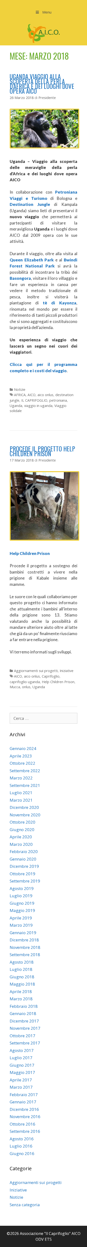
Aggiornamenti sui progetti (36, 670)
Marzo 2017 (21, 1087)
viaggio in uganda (38, 405)
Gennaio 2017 (23, 1102)
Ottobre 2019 (22, 873)
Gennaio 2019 (23, 932)
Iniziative (66, 670)
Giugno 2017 (22, 1065)
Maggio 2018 (22, 984)
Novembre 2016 (25, 1116)
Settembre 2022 (25, 770)
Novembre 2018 (25, 947)
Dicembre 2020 (24, 807)
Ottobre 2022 (22, 763)
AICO (32, 394)
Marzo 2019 (21, 925)
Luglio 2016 (21, 1146)
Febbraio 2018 (24, 1006)
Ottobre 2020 (22, 822)
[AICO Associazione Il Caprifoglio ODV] (44, 33)
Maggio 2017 (22, 1072)
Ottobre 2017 (22, 1035)
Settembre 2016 (25, 1131)
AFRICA (20, 394)
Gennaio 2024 (23, 748)
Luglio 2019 (21, 895)
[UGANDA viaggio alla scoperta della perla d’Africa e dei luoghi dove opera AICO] (44, 147)
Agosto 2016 (22, 1139)
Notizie (19, 389)
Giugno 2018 (22, 977)
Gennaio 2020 (23, 859)
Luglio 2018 (21, 969)
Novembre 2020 (25, 815)
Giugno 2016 (22, 1153)
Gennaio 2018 (23, 1013)
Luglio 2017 (21, 1057)
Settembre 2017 (25, 1043)
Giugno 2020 (22, 829)
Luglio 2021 (21, 792)
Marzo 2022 (21, 778)
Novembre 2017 (25, 1028)
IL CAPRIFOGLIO (34, 400)
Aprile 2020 (21, 837)
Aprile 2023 (21, 756)
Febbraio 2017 (24, 1094)
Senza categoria (25, 1204)
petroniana (58, 400)
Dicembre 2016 (24, 1109)
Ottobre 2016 (22, 1124)
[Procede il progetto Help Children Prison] (44, 539)
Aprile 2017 (21, 1080)
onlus (26, 687)
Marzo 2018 (21, 999)
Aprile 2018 (21, 991)
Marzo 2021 (21, 800)
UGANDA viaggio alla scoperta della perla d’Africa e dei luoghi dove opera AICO (42, 83)
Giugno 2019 (22, 903)
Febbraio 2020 (24, 851)
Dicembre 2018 (24, 940)
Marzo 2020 (21, 844)
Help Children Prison (58, 682)
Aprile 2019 (21, 918)
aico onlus (45, 394)
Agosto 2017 (22, 1050)
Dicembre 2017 (24, 1021)
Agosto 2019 (22, 888)
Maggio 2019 (22, 910)
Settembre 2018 (25, 954)
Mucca (15, 687)
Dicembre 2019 (24, 866)
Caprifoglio (50, 676)
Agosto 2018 (22, 962)
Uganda (16, 405)
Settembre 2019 (25, 881)
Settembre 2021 (25, 785)
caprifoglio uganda (25, 682)
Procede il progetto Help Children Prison (42, 451)
